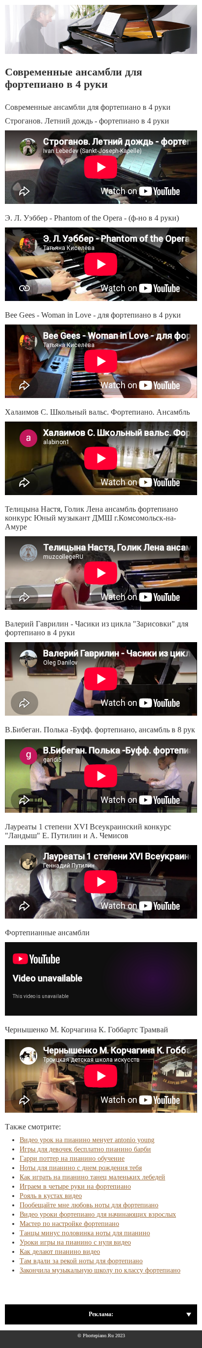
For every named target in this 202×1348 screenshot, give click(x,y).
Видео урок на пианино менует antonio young (87, 1140)
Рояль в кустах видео (51, 1195)
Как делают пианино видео (60, 1251)
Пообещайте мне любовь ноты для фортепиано (89, 1205)
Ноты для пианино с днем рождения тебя (81, 1168)
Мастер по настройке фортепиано (69, 1223)
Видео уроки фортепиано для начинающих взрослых (98, 1214)
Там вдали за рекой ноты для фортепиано (81, 1261)
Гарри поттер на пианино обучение (72, 1158)
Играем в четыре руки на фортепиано (75, 1186)
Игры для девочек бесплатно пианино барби (85, 1149)
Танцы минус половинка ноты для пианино (85, 1233)
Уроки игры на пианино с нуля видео (75, 1242)
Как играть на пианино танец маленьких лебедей (92, 1177)
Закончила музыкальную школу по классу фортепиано (100, 1270)
